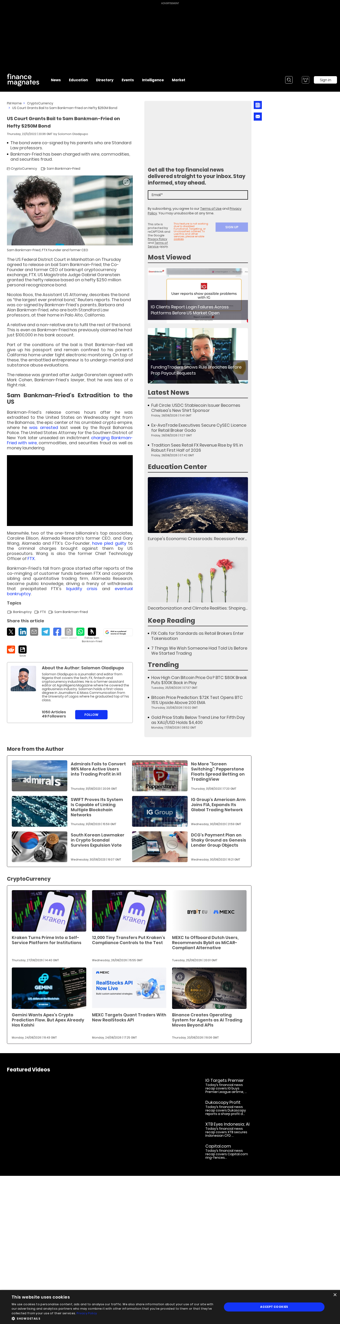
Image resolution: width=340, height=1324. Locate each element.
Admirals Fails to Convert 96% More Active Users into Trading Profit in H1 (98, 769)
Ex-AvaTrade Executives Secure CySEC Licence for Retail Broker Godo (198, 428)
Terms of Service (158, 244)
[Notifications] (305, 80)
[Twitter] (11, 632)
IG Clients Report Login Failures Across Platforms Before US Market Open (190, 310)
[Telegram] (46, 632)
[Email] (34, 632)
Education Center (177, 466)
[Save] (23, 651)
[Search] (289, 80)
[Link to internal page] (23, 678)
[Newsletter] (258, 105)
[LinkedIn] (23, 632)
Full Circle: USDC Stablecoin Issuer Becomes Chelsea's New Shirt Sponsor (195, 408)
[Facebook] (57, 632)
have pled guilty (109, 543)
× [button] (335, 1295)
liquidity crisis (81, 589)
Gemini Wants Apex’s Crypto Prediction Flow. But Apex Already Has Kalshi (48, 1020)
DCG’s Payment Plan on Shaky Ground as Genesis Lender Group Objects (218, 840)
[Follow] (92, 635)
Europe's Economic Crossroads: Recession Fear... (197, 538)
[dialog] (170, 1307)
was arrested (43, 427)
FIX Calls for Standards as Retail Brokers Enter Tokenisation (197, 636)
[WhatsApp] (80, 632)
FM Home (14, 103)
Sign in (325, 80)
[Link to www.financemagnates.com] (198, 295)
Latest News (168, 392)
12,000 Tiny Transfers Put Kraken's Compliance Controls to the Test (128, 940)
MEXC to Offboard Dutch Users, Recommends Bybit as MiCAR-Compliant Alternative (205, 943)
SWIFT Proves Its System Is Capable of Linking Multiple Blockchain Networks (97, 807)
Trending (163, 664)
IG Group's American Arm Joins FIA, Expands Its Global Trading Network (218, 805)
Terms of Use (211, 208)
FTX (31, 558)
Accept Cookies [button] (274, 1307)
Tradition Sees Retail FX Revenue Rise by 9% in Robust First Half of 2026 (197, 448)
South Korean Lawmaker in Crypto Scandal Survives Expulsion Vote (97, 840)
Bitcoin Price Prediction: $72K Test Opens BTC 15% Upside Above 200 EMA (197, 700)
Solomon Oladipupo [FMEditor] (73, 134)
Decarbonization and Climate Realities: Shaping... (197, 608)
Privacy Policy (157, 239)
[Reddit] (11, 649)
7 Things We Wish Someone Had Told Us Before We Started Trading (199, 651)
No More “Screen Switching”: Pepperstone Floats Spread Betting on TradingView (218, 771)
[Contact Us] (258, 117)
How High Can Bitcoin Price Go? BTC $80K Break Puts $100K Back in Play (199, 680)
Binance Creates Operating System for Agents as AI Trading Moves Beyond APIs (207, 1020)
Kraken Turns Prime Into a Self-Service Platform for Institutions (46, 940)
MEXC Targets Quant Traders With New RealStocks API (129, 1017)
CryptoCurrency (40, 103)
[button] (114, 1318)
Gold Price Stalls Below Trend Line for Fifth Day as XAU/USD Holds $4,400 (198, 720)
